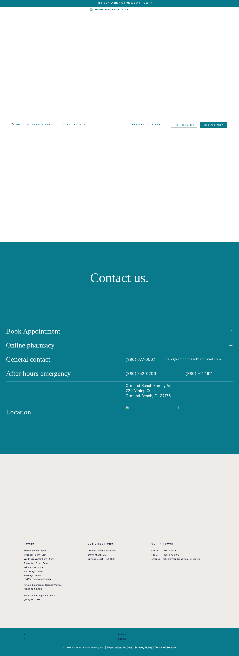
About (78, 124)
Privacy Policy (144, 647)
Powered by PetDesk (120, 647)
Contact (154, 124)
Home (66, 124)
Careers (138, 124)
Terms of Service (165, 647)
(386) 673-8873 (171, 554)
